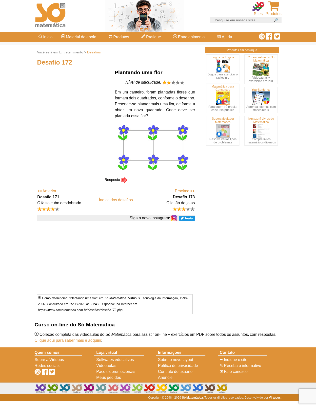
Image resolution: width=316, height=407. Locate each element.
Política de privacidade (178, 365)
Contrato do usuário (175, 371)
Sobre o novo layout (175, 360)
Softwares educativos (115, 360)
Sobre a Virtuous (49, 360)
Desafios (94, 52)
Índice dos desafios (116, 200)
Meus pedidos (108, 377)
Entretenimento (191, 37)
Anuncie (165, 377)
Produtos (120, 37)
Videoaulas (106, 365)
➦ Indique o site (233, 360)
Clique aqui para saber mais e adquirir (68, 340)
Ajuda (226, 37)
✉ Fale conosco (234, 371)
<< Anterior (46, 191)
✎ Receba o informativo (240, 365)
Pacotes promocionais (115, 371)
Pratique (153, 37)
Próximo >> (185, 191)
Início (47, 37)
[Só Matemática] (51, 14)
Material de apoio (80, 37)
